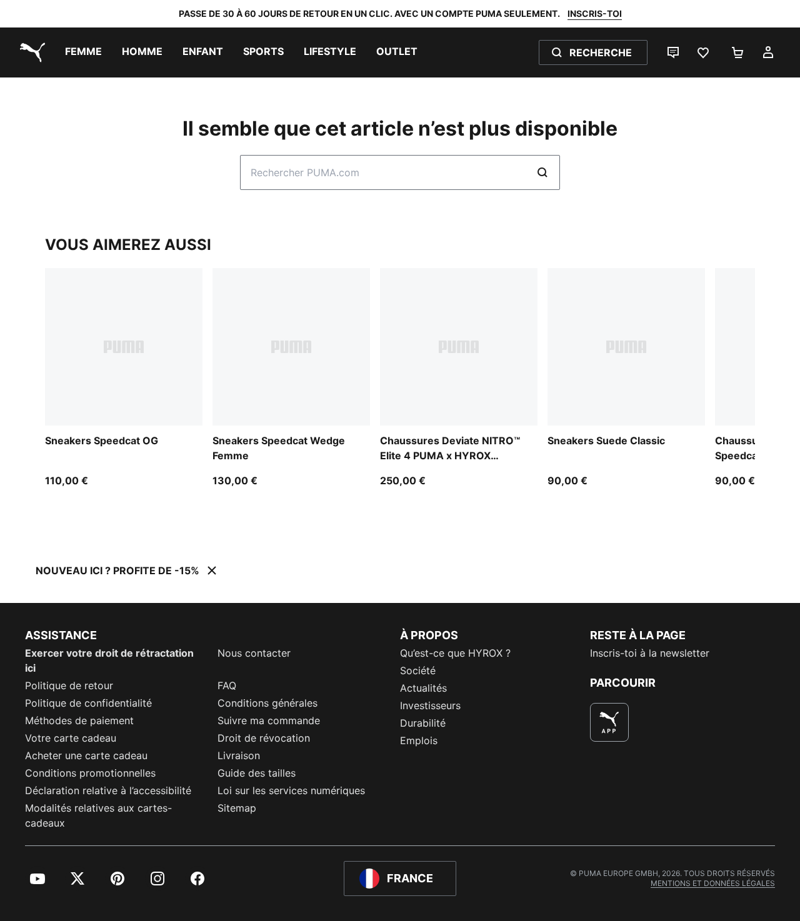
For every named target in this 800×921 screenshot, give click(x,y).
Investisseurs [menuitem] (430, 705)
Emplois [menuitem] (419, 740)
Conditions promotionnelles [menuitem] (90, 773)
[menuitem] (83, 52)
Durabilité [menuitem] (423, 723)
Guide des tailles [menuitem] (257, 773)
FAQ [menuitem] (227, 685)
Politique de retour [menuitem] (69, 685)
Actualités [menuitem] (423, 688)
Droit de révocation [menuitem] (264, 738)
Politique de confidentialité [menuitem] (88, 703)
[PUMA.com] (30, 52)
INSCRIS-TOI (595, 13)
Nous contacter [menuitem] (254, 653)
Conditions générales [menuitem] (268, 703)
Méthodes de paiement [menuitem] (79, 720)
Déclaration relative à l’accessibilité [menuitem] (108, 790)
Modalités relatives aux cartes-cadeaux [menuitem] (98, 815)
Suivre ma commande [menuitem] (269, 720)
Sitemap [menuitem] (237, 808)
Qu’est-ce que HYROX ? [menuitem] (455, 653)
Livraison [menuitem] (239, 755)
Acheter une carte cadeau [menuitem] (86, 755)
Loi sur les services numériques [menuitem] (291, 790)
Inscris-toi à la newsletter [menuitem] (649, 653)
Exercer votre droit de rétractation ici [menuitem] (109, 660)
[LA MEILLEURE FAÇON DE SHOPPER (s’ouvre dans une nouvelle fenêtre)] (609, 722)
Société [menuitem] (418, 670)
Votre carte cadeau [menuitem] (70, 738)
